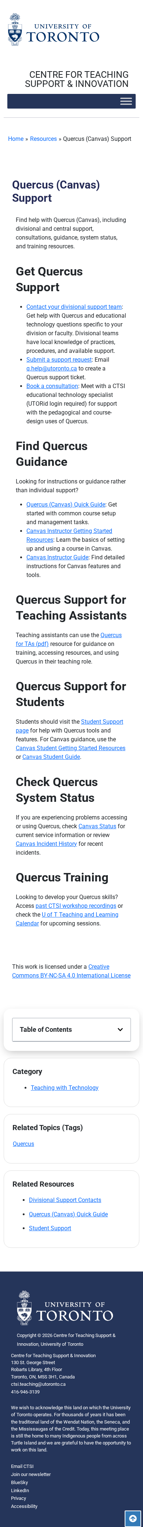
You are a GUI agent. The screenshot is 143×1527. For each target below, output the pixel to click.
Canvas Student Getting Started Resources (70, 748)
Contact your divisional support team (74, 306)
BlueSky (19, 1482)
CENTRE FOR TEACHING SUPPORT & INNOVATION (77, 79)
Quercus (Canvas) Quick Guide (65, 504)
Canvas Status (97, 826)
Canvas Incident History (46, 843)
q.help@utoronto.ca (51, 368)
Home (15, 138)
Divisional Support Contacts (65, 1200)
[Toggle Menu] (126, 101)
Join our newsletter (31, 1474)
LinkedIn (20, 1490)
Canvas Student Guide (51, 756)
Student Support (50, 1228)
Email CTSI (22, 1466)
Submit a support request (59, 359)
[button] (120, 1030)
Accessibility (24, 1506)
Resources (43, 138)
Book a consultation (52, 386)
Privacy (18, 1498)
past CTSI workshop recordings (76, 905)
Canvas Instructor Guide (57, 557)
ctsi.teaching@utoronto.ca (38, 1384)
